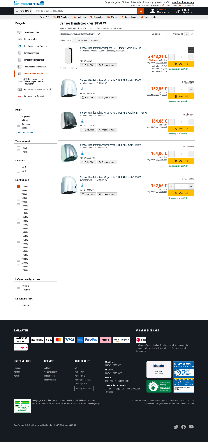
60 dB (23, 167)
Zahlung (47, 368)
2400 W (24, 262)
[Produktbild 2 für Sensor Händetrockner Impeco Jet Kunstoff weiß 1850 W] (66, 68)
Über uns (17, 368)
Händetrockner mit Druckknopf (37, 89)
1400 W (24, 221)
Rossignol (25, 124)
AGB (76, 368)
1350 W (24, 217)
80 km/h (25, 286)
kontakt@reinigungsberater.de (117, 381)
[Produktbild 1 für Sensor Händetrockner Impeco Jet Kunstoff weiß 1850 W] (64, 68)
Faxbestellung (50, 380)
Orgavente (25, 116)
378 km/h (25, 289)
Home (62, 28)
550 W (24, 190)
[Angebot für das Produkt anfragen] (107, 65)
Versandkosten (50, 372)
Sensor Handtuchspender (34, 66)
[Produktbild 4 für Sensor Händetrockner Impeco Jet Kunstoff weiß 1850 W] (71, 68)
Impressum (79, 372)
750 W (24, 194)
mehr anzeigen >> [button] (25, 132)
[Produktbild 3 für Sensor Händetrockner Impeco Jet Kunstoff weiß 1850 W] (69, 68)
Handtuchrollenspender (33, 59)
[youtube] (191, 427)
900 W (24, 202)
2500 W (24, 266)
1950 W (24, 247)
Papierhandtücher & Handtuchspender (84, 28)
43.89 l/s (25, 305)
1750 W (24, 240)
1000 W (24, 205)
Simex (24, 128)
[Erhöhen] (191, 57)
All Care (24, 120)
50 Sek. (24, 151)
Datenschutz (79, 376)
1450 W (24, 224)
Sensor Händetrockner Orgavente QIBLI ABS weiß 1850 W (110, 80)
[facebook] (184, 427)
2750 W (24, 270)
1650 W (24, 236)
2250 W (24, 255)
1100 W (24, 209)
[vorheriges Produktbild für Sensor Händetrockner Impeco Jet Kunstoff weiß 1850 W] (60, 68)
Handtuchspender (31, 53)
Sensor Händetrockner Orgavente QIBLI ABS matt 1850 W (110, 144)
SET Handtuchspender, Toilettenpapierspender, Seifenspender (33, 81)
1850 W (24, 186)
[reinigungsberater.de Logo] (29, 3)
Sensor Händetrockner (113, 28)
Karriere (17, 376)
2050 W (24, 251)
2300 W (24, 259)
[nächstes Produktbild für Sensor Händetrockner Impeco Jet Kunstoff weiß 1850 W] (77, 68)
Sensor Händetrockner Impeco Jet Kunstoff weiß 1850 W (110, 47)
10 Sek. (24, 148)
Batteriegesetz (80, 383)
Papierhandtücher (31, 32)
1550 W (24, 228)
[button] (159, 11)
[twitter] (176, 427)
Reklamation (49, 376)
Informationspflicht (82, 380)
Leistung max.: (82, 40)
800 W (24, 198)
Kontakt (17, 372)
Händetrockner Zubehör (33, 96)
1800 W (24, 243)
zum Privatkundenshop (183, 2)
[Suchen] (140, 11)
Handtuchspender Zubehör (35, 46)
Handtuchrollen (30, 39)
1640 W (24, 232)
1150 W (24, 213)
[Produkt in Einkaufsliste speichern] (88, 65)
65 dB (23, 171)
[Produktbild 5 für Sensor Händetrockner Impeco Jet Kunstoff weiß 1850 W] (73, 68)
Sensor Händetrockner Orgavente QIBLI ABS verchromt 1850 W (113, 112)
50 (192, 34)
